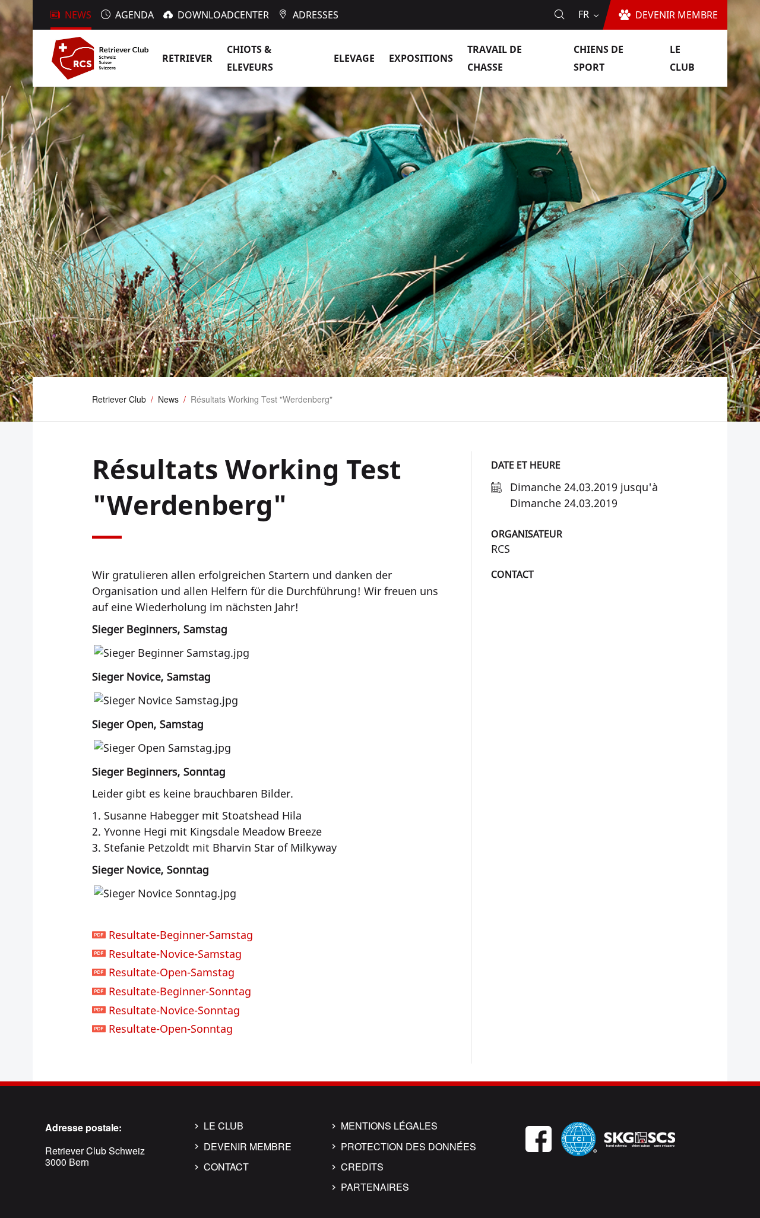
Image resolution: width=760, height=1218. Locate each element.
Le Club (223, 1125)
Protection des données (408, 1146)
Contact (512, 574)
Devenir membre (248, 1146)
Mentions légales (389, 1125)
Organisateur (526, 534)
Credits (362, 1166)
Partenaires (375, 1187)
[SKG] (639, 1137)
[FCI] (579, 1137)
